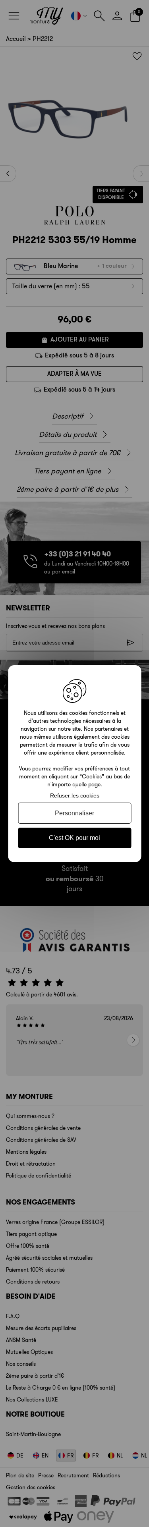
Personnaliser (74, 813)
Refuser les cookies (74, 795)
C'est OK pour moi (74, 837)
